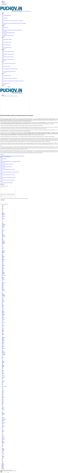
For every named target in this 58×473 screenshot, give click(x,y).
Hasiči (2, 40)
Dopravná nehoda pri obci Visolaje (6, 44)
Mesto (2, 13)
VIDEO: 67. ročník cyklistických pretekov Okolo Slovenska (9, 78)
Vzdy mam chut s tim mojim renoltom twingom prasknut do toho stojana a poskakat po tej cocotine (3, 450)
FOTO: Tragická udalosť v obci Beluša (7, 39)
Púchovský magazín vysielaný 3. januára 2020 (7, 56)
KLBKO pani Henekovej (5, 27)
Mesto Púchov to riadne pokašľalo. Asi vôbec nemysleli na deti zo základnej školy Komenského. (3, 348)
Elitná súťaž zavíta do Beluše (5, 83)
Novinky (3, 25)
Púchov (3, 12)
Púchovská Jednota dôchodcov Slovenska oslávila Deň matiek (9, 68)
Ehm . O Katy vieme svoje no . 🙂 (2, 208)
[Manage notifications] (1, 471)
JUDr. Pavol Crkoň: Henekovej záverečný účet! (8, 35)
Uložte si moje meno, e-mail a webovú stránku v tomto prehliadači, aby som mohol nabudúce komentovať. (14, 198)
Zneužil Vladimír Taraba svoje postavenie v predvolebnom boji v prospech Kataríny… (12, 20)
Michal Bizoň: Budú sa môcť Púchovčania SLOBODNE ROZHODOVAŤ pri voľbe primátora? (14, 23)
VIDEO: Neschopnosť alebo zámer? (6, 15)
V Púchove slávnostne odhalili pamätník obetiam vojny (9, 71)
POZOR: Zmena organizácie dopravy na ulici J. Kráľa (8, 63)
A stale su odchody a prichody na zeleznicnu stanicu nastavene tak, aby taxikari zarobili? (3, 437)
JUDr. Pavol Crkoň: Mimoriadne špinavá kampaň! (8, 32)
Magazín (3, 49)
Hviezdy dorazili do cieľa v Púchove (6, 75)
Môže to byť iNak (4, 31)
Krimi (2, 37)
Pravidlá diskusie (4, 4)
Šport (2, 73)
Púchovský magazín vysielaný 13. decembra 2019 (8, 59)
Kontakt (3, 85)
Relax (2, 61)
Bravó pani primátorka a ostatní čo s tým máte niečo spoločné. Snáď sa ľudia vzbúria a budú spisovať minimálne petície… (3, 306)
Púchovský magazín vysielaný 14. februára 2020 (8, 51)
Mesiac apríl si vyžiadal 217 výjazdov (6, 47)
